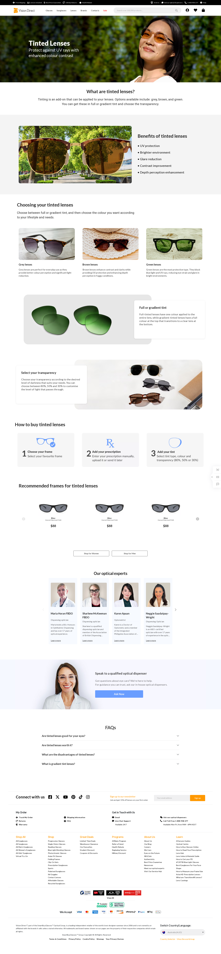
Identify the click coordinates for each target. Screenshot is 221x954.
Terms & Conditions (58, 939)
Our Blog (147, 844)
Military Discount (119, 853)
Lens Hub (180, 853)
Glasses (49, 10)
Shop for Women (91, 553)
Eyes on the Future (152, 853)
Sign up (198, 798)
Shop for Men (130, 553)
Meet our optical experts (154, 868)
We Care (147, 850)
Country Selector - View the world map (177, 939)
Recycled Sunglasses (56, 883)
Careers (147, 847)
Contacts (95, 10)
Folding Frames (54, 859)
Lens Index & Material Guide (187, 856)
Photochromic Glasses (57, 853)
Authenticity (149, 859)
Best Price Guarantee (153, 862)
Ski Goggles (53, 874)
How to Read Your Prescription (188, 850)
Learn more (56, 640)
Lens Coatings (182, 880)
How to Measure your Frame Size (189, 871)
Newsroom (148, 865)
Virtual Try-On (22, 856)
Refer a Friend (117, 844)
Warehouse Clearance (89, 844)
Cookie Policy (89, 939)
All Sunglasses (22, 844)
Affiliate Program (119, 841)
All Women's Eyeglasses (26, 850)
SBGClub (148, 856)
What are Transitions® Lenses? (189, 877)
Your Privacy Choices (115, 939)
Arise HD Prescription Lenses (188, 874)
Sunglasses (61, 10)
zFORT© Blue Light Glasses (187, 862)
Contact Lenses (54, 877)
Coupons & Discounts (89, 853)
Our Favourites (86, 847)
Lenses (73, 10)
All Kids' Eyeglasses (24, 853)
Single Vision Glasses (56, 844)
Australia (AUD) (175, 932)
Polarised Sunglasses (56, 871)
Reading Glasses (55, 847)
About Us (148, 841)
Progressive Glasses (56, 841)
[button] (197, 518)
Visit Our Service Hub (153, 871)
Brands (84, 10)
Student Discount (87, 850)
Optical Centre (182, 844)
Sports (50, 868)
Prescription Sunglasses (58, 865)
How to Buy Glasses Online (187, 847)
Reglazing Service (119, 850)
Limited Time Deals (88, 841)
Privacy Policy (75, 939)
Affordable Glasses (56, 880)
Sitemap (100, 939)
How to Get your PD (184, 859)
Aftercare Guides (183, 841)
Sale (105, 10)
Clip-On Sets (53, 862)
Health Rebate (118, 847)
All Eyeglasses (21, 841)
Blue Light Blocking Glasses (59, 850)
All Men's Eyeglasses (24, 847)
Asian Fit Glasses (55, 856)
